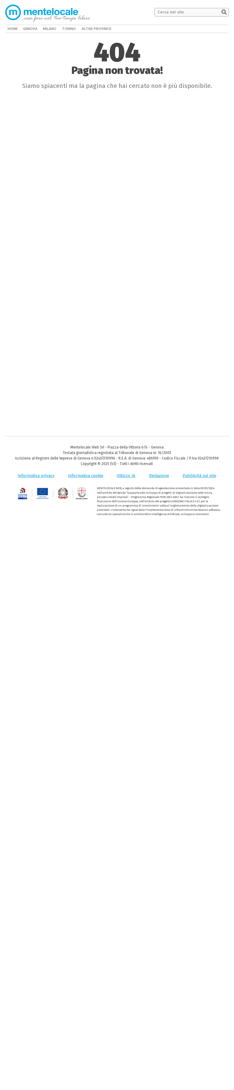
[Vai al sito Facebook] (209, 28)
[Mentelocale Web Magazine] (47, 12)
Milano (48, 29)
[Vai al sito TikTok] (217, 28)
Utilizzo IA (126, 475)
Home (12, 29)
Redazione (159, 475)
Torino (67, 29)
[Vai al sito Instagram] (226, 28)
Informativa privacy (36, 475)
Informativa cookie (85, 475)
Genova (30, 29)
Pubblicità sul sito (199, 475)
